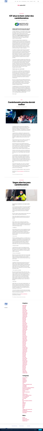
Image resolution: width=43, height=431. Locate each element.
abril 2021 (24, 369)
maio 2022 (24, 355)
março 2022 (24, 357)
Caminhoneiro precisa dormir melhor (21, 103)
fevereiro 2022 (24, 358)
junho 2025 (24, 319)
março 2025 (24, 322)
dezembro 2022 (24, 347)
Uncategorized (21, 13)
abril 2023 (24, 345)
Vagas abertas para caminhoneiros (21, 183)
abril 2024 (24, 334)
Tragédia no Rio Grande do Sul (27, 409)
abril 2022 (24, 356)
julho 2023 (24, 342)
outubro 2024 (24, 328)
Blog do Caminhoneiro (21, 171)
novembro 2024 (24, 327)
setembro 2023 (24, 340)
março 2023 (24, 346)
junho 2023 (24, 343)
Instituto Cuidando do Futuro (26, 395)
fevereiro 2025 (24, 323)
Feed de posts (24, 418)
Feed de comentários (25, 419)
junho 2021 (24, 367)
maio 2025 (24, 320)
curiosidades (24, 386)
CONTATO (34, 1)
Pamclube (19, 20)
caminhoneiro (17, 174)
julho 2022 (24, 353)
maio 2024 (24, 333)
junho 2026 (24, 306)
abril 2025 (24, 321)
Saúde (23, 407)
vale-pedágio (24, 412)
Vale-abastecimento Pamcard (27, 411)
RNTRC (23, 406)
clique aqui (35, 429)
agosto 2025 (24, 317)
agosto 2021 (24, 365)
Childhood (24, 382)
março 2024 (24, 335)
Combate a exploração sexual (27, 384)
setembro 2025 (24, 316)
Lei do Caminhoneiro (25, 396)
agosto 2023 (24, 341)
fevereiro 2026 (24, 310)
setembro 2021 (24, 364)
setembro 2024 (24, 329)
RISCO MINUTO (31, 1)
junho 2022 (24, 354)
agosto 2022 (24, 352)
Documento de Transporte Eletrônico (28, 387)
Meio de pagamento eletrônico (27, 400)
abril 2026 (24, 308)
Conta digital (24, 385)
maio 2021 (24, 368)
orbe (23, 401)
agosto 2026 (24, 305)
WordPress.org (24, 420)
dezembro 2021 (24, 360)
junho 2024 (24, 332)
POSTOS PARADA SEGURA (23, 1)
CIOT (23, 383)
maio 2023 (24, 344)
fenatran (23, 390)
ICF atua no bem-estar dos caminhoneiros (21, 17)
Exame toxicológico (25, 389)
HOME (15, 1)
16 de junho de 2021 (24, 20)
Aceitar (40, 429)
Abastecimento (24, 377)
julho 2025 (24, 318)
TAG (23, 408)
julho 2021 (24, 366)
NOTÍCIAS (28, 1)
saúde (22, 174)
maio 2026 (24, 307)
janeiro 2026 (24, 311)
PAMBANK (24, 402)
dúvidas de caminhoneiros (26, 388)
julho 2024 (24, 331)
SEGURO (20, 1)
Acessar (23, 417)
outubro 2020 (24, 371)
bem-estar (14, 174)
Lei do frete (24, 398)
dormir (20, 174)
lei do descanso (24, 397)
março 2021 (24, 370)
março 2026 (24, 309)
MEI (23, 399)
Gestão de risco (24, 394)
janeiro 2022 (24, 359)
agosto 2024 (24, 330)
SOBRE (17, 1)
